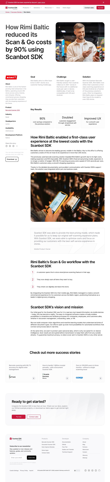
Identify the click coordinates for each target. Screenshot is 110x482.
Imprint (31, 470)
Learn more (41, 2)
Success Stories (16, 12)
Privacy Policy (24, 470)
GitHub (64, 444)
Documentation (66, 442)
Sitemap (85, 457)
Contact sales (33, 417)
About (84, 442)
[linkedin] (85, 471)
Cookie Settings (14, 470)
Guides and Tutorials (68, 449)
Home (7, 12)
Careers (85, 452)
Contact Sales (46, 452)
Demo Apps (45, 450)
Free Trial (64, 447)
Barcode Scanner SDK (13, 110)
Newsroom (86, 449)
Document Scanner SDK (48, 444)
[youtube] (96, 471)
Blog (84, 444)
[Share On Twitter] (13, 146)
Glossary (85, 455)
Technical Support (67, 452)
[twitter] (89, 471)
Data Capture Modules (48, 447)
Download (10, 159)
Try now (18, 417)
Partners (85, 447)
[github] (99, 471)
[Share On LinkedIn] (7, 146)
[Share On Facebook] (10, 146)
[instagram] (92, 471)
